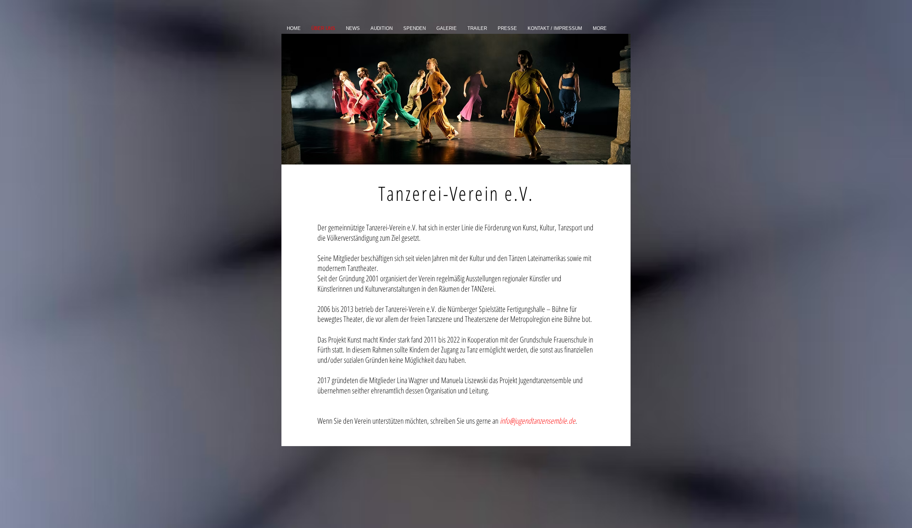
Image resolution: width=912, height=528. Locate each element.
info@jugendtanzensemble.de (537, 420)
